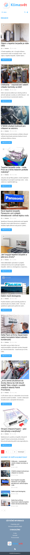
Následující (21, 452)
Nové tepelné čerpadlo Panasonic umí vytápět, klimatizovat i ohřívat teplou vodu (15, 213)
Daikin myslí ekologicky (11, 296)
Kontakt (15, 535)
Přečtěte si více (6, 60)
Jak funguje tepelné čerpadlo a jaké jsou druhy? (14, 256)
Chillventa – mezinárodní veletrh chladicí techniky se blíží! (14, 86)
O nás (15, 533)
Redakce (7, 48)
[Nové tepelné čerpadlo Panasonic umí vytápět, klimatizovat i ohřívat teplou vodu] (5, 480)
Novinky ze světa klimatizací (14, 457)
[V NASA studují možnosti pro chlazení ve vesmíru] (5, 471)
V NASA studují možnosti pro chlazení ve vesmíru (13, 127)
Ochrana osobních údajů (15, 526)
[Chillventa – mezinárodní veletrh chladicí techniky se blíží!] (5, 461)
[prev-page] (2, 510)
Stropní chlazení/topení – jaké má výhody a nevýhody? (13, 430)
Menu (5, 12)
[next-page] (5, 510)
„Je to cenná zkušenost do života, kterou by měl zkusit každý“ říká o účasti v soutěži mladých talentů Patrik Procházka (13, 385)
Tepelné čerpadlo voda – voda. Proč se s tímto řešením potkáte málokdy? (14, 169)
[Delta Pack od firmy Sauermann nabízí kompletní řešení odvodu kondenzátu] (5, 500)
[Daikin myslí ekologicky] (5, 491)
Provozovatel (15, 537)
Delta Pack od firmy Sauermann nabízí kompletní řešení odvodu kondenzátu (14, 337)
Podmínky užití (15, 524)
